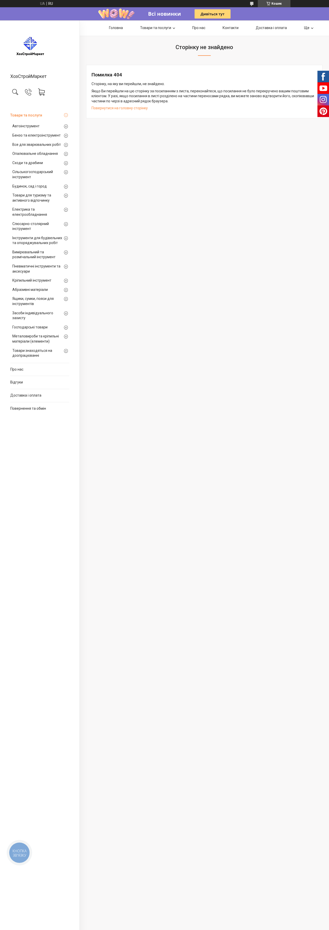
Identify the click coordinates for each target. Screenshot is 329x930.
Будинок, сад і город (29, 186)
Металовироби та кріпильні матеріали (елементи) (35, 338)
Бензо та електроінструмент (36, 135)
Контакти (231, 28)
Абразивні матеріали (30, 290)
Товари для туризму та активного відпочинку (31, 197)
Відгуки (16, 382)
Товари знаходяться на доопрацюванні (32, 353)
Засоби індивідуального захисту (32, 315)
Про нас (16, 369)
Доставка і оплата (25, 395)
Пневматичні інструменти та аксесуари (36, 268)
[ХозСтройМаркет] (39, 47)
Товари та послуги (26, 115)
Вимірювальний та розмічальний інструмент (34, 254)
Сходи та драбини (27, 163)
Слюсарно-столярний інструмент (30, 226)
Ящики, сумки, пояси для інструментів (33, 301)
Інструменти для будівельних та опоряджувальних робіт (37, 240)
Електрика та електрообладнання (29, 212)
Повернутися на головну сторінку (120, 108)
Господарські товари (30, 327)
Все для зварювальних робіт (36, 144)
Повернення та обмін (28, 408)
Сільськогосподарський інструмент (32, 174)
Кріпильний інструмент (31, 280)
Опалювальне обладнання (35, 153)
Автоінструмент (26, 126)
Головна (116, 28)
